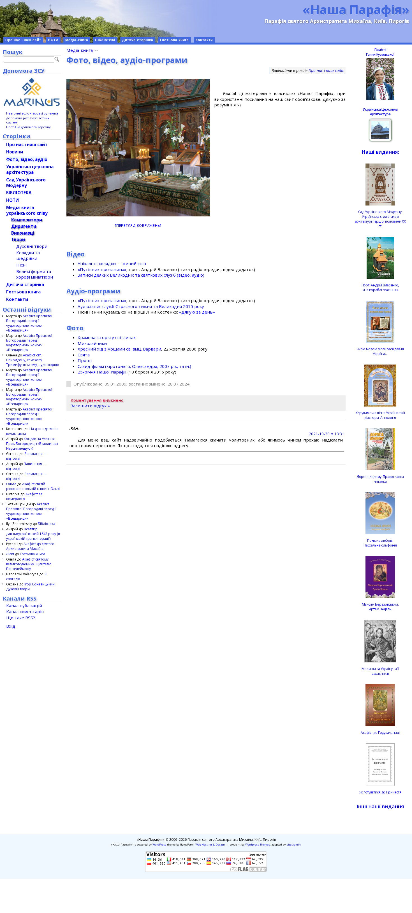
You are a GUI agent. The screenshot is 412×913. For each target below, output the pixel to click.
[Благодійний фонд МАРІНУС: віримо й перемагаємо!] (32, 92)
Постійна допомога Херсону (28, 127)
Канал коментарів (25, 611)
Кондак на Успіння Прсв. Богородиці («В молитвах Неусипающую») (32, 443)
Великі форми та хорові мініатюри (34, 274)
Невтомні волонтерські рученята (32, 113)
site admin (294, 844)
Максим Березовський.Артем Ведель (380, 606)
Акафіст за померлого (24, 496)
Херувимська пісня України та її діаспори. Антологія (380, 415)
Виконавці (22, 233)
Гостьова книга (174, 40)
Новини (14, 152)
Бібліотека (105, 40)
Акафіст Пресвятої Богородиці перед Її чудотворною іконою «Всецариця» (29, 323)
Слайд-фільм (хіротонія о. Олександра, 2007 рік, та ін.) (134, 366)
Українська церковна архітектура (30, 169)
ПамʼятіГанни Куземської (380, 52)
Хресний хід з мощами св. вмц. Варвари (119, 349)
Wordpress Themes (257, 844)
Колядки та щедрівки (28, 255)
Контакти (204, 40)
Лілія (10, 554)
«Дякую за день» (197, 312)
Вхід (10, 626)
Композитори (26, 220)
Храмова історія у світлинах (107, 337)
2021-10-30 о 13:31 (326, 433)
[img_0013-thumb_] (138, 147)
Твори (18, 239)
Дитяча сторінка (137, 40)
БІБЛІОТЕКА (18, 192)
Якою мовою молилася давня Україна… (380, 351)
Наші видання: (380, 151)
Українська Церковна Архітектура (380, 111)
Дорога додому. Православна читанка (380, 479)
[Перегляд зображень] (138, 225)
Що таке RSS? (20, 617)
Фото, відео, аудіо (26, 159)
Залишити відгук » (90, 405)
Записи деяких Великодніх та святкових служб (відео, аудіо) (141, 275)
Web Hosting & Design (210, 844)
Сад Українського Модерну (26, 182)
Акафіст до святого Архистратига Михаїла (30, 546)
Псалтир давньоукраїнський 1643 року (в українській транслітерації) (33, 534)
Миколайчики (92, 343)
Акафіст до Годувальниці (380, 732)
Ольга (11, 484)
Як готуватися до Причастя (380, 792)
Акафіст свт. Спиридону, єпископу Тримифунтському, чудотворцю (32, 360)
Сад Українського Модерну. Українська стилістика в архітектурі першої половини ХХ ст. (380, 218)
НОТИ (53, 40)
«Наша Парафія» (355, 9)
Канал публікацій (24, 605)
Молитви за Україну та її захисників (380, 671)
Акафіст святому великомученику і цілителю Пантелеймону (29, 564)
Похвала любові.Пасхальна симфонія (380, 543)
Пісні (21, 265)
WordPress (159, 844)
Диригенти (23, 226)
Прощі (85, 360)
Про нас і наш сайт (23, 40)
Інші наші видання (380, 806)
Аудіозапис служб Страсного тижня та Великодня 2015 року (141, 306)
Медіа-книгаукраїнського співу (27, 210)
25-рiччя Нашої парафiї (102, 372)
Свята (84, 355)
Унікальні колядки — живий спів (112, 263)
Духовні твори (31, 246)
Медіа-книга (76, 40)
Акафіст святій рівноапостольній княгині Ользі (33, 486)
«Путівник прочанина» (102, 269)
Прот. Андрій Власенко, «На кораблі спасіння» (380, 287)
